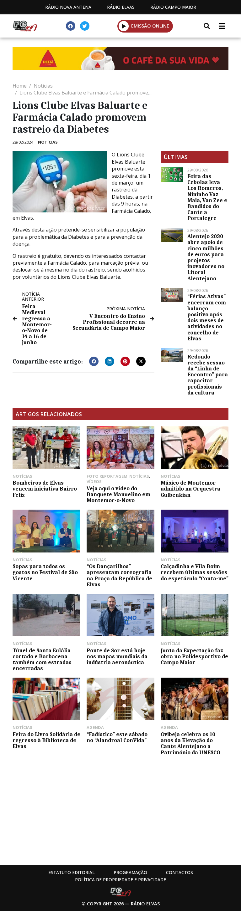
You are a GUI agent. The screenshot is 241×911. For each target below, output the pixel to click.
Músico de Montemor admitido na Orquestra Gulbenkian (190, 489)
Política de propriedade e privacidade (120, 880)
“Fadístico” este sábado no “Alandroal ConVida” (117, 737)
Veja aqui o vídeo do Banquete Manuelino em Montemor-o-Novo (118, 494)
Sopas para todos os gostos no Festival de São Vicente (45, 572)
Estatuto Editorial (71, 872)
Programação (130, 872)
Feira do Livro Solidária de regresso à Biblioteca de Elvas (46, 740)
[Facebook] (70, 26)
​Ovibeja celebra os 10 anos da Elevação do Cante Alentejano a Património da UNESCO (190, 743)
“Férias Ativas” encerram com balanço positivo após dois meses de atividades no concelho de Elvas (206, 317)
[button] (123, 26)
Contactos (179, 872)
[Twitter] (84, 26)
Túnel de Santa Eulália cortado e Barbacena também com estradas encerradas (42, 659)
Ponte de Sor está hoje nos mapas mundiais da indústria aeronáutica (117, 656)
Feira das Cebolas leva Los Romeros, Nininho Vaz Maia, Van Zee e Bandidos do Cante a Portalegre (207, 197)
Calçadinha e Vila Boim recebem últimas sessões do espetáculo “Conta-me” (194, 572)
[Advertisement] (194, 113)
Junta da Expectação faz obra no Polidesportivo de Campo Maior (194, 656)
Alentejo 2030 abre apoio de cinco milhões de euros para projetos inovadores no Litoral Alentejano (205, 257)
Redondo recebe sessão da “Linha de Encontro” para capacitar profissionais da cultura (207, 375)
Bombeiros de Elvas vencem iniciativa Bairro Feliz (45, 489)
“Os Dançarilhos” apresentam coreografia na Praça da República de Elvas (119, 575)
